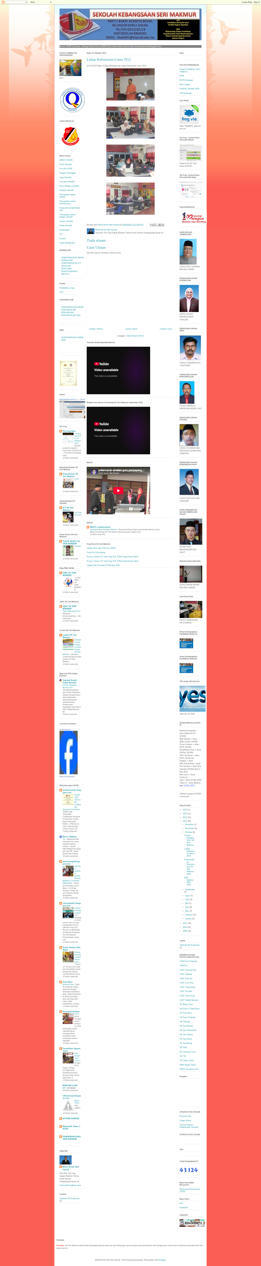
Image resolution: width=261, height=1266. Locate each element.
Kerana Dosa (68, 984)
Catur (76, 479)
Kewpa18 (184, 1207)
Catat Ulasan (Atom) (135, 336)
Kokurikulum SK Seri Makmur (70, 475)
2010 (185, 927)
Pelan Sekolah (66, 225)
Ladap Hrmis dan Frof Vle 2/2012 (101, 548)
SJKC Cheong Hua (188, 970)
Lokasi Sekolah (66, 221)
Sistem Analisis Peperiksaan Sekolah (189, 1126)
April (187, 907)
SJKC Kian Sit (186, 978)
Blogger (162, 1260)
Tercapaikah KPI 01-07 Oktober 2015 (77, 438)
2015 (185, 810)
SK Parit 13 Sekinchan (190, 1009)
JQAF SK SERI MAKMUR (69, 607)
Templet (77, 546)
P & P (76, 1014)
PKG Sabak (185, 84)
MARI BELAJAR (70, 1085)
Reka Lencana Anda (67, 776)
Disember (189, 824)
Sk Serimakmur (65, 729)
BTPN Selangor (186, 80)
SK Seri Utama (186, 1034)
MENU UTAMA (66, 160)
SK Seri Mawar (186, 1026)
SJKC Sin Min (186, 991)
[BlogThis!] (154, 224)
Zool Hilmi (67, 982)
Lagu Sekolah (65, 177)
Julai (187, 899)
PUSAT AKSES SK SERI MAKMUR (71, 542)
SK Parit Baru (186, 1013)
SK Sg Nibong (186, 1043)
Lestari (62, 238)
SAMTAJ (183, 965)
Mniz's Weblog (69, 837)
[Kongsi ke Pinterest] (162, 224)
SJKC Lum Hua (186, 983)
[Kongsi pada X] (157, 224)
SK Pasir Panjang (187, 1017)
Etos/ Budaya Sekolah (69, 186)
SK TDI (183, 1056)
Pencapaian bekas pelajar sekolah (68, 215)
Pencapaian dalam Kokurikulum (68, 202)
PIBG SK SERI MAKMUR (69, 574)
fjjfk (64, 1088)
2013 (185, 817)
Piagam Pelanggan (68, 173)
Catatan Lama (166, 329)
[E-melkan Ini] (151, 224)
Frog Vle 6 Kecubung (96, 552)
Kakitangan (64, 230)
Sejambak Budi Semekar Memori (103, 530)
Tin (64, 839)
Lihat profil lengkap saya (70, 1185)
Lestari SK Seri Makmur (70, 636)
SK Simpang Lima (187, 1052)
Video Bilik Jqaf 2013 (72, 611)
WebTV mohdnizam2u (100, 527)
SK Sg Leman (186, 1039)
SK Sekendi (185, 1022)
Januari (188, 918)
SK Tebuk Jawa (186, 1060)
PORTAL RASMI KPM (189, 89)
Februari (189, 915)
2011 (185, 923)
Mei (187, 903)
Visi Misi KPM (66, 168)
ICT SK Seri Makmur (68, 508)
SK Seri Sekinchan (188, 1030)
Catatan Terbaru (96, 329)
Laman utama (131, 329)
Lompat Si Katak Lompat (77, 910)
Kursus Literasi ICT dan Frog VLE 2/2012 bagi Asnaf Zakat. (113, 561)
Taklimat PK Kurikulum (70, 1198)
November (190, 828)
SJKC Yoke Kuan (187, 996)
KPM (182, 76)
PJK (61, 292)
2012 (185, 821)
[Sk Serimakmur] (69, 773)
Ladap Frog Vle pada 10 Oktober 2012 (103, 565)
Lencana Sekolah (67, 181)
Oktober (189, 832)
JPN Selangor (186, 93)
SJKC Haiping (186, 974)
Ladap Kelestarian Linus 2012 (189, 852)
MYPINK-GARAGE (71, 1118)
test (181, 1203)
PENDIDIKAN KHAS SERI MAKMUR (72, 1137)
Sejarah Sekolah (67, 190)
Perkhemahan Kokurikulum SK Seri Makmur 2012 (189, 866)
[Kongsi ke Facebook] (159, 224)
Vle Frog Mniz (69, 431)
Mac (187, 911)
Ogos (187, 896)
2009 (185, 931)
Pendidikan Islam (67, 288)
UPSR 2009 (66, 269)
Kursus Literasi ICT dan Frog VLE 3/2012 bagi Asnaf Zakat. (113, 557)
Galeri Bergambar (67, 243)
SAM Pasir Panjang (188, 961)
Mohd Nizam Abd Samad (71, 1168)
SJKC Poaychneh (187, 987)
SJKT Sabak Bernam (189, 1000)
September (190, 889)
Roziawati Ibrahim (71, 1011)
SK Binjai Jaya (186, 1004)
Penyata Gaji (185, 1116)
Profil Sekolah (66, 164)
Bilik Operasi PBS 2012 (188, 881)
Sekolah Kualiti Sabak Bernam (70, 681)
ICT (61, 234)
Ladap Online (185, 1120)
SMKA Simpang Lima (189, 1069)
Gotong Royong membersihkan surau (77, 957)
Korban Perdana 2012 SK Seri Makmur (189, 840)
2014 (185, 813)
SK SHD (183, 1047)
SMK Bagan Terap (188, 1065)
